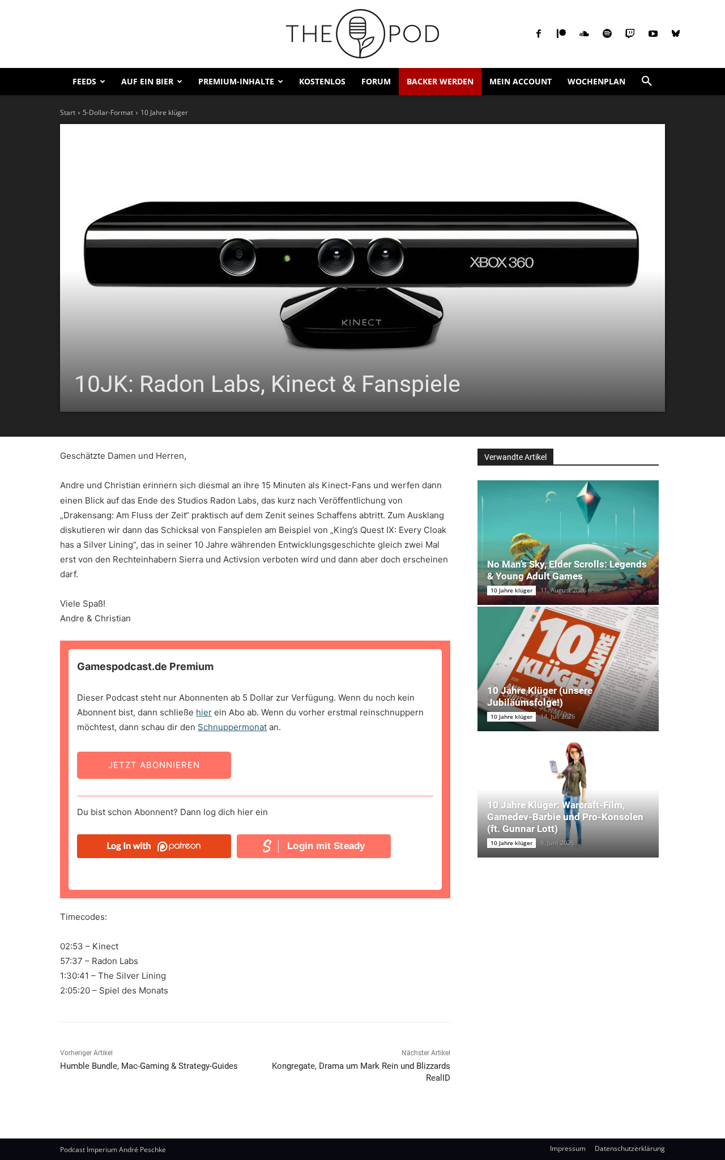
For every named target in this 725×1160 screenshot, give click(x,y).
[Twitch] (629, 33)
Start (67, 112)
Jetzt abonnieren (154, 765)
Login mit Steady (326, 846)
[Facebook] (538, 33)
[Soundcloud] (583, 33)
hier (204, 712)
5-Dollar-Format (108, 112)
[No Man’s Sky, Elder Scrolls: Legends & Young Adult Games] (568, 542)
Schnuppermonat (232, 727)
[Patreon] (561, 33)
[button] (646, 81)
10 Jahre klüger (164, 112)
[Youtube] (653, 33)
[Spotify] (607, 33)
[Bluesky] (675, 33)
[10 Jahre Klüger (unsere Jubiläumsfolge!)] (568, 669)
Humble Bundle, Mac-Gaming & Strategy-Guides (149, 1066)
